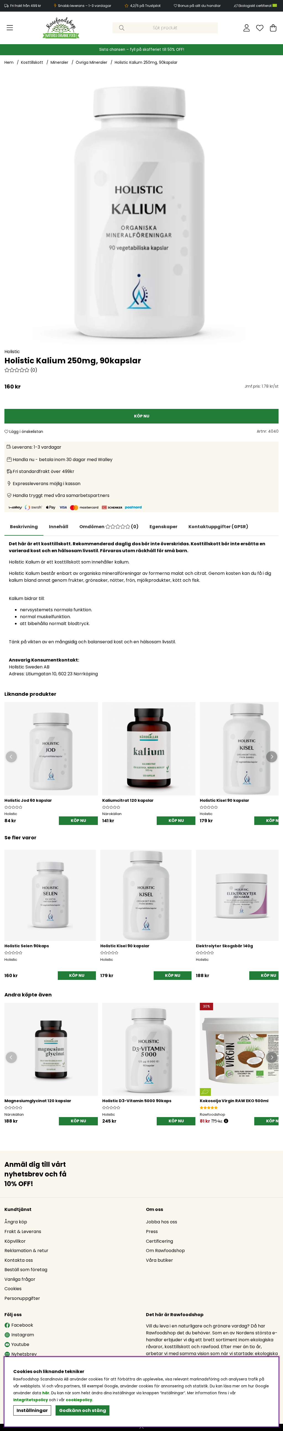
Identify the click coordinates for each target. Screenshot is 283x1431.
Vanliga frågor (19, 1279)
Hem (9, 62)
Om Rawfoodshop (165, 1250)
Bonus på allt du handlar (199, 5)
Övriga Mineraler (91, 62)
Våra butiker (159, 1260)
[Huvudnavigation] (9, 28)
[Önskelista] (260, 28)
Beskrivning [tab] (24, 526)
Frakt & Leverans (22, 1231)
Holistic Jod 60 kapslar (28, 800)
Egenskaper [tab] (163, 526)
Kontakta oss (18, 1260)
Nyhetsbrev (24, 1354)
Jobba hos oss (161, 1222)
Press (152, 1231)
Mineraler (59, 62)
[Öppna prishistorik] (226, 1121)
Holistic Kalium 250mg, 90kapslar (146, 62)
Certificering (159, 1241)
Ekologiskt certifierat (255, 5)
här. (46, 1393)
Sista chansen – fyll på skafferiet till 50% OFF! (141, 49)
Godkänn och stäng (82, 1410)
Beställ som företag (25, 1269)
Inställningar (32, 1410)
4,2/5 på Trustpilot (145, 5)
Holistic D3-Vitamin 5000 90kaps (136, 1101)
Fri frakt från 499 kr (25, 5)
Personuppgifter (22, 1298)
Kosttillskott (32, 62)
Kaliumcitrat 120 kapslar (128, 800)
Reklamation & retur (26, 1250)
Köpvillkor (15, 1241)
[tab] (58, 527)
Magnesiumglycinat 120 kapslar (37, 1101)
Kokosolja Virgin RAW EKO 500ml (234, 1101)
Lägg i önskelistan (25, 431)
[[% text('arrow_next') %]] (273, 908)
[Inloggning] (246, 28)
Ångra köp (15, 1222)
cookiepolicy (79, 1400)
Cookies (13, 1288)
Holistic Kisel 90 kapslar (224, 800)
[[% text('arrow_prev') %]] (9, 908)
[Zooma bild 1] (141, 211)
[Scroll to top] (141, 1427)
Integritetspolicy (30, 1400)
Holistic (12, 351)
